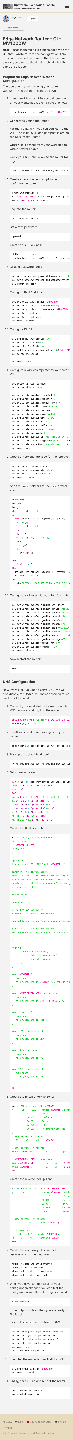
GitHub (61, 1422)
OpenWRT (51, 90)
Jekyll (32, 1433)
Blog (20, 1422)
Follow (33, 18)
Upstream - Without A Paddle (34, 6)
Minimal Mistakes (46, 1433)
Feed (9, 1428)
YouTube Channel (40, 1422)
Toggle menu (11, 27)
